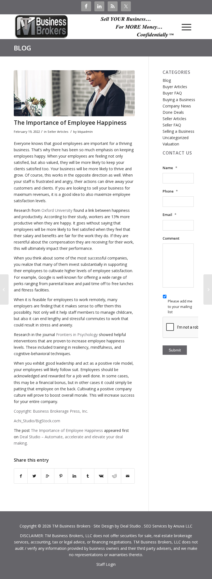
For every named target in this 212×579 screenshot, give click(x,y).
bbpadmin (85, 131)
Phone (170, 191)
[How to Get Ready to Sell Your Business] (207, 289)
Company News (177, 106)
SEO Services (155, 526)
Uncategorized (176, 137)
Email (169, 214)
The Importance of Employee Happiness (70, 122)
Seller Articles (57, 131)
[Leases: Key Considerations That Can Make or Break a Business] (4, 289)
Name (170, 168)
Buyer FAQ (172, 93)
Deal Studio (130, 526)
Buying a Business (179, 99)
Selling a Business (178, 131)
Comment (171, 238)
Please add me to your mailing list (180, 306)
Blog (22, 47)
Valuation (171, 144)
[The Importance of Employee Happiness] (74, 93)
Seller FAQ (172, 125)
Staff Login (106, 564)
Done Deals (173, 112)
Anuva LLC (182, 526)
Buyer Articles (175, 86)
